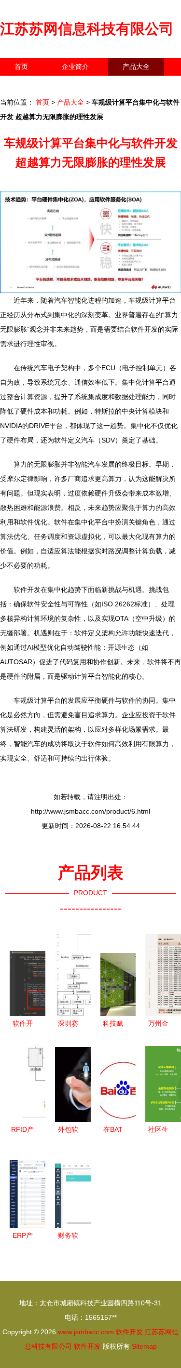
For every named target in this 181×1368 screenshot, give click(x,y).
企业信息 (88, 84)
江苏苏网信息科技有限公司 (87, 29)
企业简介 (75, 66)
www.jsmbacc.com (86, 1332)
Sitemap (144, 1346)
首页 (21, 66)
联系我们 (28, 84)
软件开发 (129, 1332)
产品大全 (136, 66)
